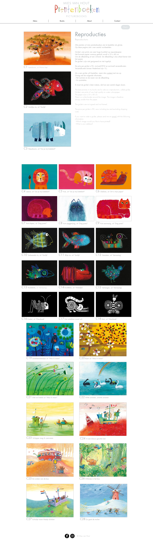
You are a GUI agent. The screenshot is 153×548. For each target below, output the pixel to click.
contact (110, 73)
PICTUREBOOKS (76, 16)
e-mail (114, 116)
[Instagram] (72, 536)
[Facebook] (67, 536)
